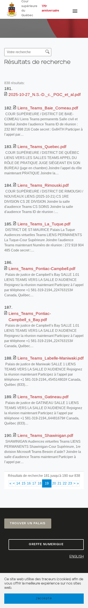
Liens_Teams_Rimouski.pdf (43, 185)
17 (34, 483)
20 (54, 483)
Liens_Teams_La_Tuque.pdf (44, 224)
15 (23, 483)
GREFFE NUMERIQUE (46, 544)
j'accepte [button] (44, 598)
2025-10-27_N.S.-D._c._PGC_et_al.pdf (45, 94)
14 (18, 483)
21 (59, 483)
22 (65, 483)
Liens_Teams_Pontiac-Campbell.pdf (42, 268)
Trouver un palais (28, 523)
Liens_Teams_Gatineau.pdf (43, 397)
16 (29, 483)
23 (70, 483)
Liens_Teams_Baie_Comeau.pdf (48, 108)
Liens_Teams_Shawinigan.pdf (45, 435)
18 (39, 483)
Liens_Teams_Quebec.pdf (42, 146)
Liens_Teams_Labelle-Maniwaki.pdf (51, 358)
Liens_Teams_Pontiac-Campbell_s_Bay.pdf (30, 316)
